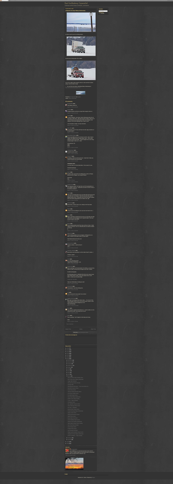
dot (68, 292)
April (69, 374)
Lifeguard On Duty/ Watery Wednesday (75, 433)
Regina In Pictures (71, 180)
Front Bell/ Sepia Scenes (73, 395)
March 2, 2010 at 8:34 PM (72, 206)
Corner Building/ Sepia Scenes (74, 419)
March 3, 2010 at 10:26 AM (72, 295)
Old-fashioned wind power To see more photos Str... (78, 386)
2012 (68, 355)
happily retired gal (71, 298)
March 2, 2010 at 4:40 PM (72, 169)
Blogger (93, 477)
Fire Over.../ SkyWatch (72, 407)
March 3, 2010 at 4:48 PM (72, 312)
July (69, 368)
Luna (68, 259)
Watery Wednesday (72, 98)
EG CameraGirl (74, 449)
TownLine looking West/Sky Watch (74, 391)
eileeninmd (69, 202)
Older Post (93, 329)
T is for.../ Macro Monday (73, 400)
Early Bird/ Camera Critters (73, 388)
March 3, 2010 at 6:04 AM (72, 263)
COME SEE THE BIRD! (72, 279)
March (69, 376)
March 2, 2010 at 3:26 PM (72, 160)
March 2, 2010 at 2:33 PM (72, 147)
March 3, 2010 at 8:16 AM (72, 289)
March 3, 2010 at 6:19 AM (72, 283)
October (69, 363)
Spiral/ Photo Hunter (72, 416)
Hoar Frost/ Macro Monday (73, 425)
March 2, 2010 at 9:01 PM (72, 220)
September (70, 365)
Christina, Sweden (71, 250)
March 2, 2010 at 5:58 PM (72, 190)
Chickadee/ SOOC (71, 402)
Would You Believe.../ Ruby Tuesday (75, 435)
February (70, 437)
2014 (68, 351)
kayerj (68, 208)
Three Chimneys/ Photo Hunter (74, 405)
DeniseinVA (69, 286)
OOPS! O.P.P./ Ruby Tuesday (74, 398)
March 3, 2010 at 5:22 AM (72, 247)
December (70, 360)
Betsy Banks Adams (71, 135)
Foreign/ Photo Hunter (72, 428)
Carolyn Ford (70, 184)
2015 (68, 349)
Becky (68, 223)
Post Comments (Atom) (83, 332)
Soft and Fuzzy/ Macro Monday (74, 382)
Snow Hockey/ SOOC (72, 426)
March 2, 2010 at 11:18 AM (72, 132)
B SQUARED (70, 103)
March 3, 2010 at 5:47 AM (72, 256)
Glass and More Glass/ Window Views (75, 377)
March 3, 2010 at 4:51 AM (72, 240)
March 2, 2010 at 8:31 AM (72, 113)
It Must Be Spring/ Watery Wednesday (75, 410)
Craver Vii (69, 156)
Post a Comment (70, 324)
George (69, 109)
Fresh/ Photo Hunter (72, 389)
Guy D (68, 172)
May (69, 372)
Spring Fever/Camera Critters (73, 414)
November (70, 361)
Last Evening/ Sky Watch (73, 430)
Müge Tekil (69, 233)
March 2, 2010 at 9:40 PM (72, 230)
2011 (68, 356)
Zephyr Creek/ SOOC (72, 412)
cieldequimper (70, 150)
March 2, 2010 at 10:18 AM (72, 125)
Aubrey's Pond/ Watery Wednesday (75, 421)
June (69, 370)
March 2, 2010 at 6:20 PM (72, 200)
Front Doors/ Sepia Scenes (73, 393)
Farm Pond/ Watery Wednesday (74, 396)
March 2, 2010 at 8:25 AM (72, 107)
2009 (68, 441)
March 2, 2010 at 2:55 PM (72, 153)
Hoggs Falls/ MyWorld (72, 381)
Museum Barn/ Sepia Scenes (73, 409)
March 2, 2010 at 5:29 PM (72, 181)
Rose (68, 308)
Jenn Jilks (69, 128)
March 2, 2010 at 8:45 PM (72, 212)
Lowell (68, 115)
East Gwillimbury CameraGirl (76, 3)
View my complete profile (70, 455)
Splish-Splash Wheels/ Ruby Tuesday (75, 423)
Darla (68, 315)
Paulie (68, 193)
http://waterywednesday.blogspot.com (73, 87)
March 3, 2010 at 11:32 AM (72, 305)
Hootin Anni (69, 266)
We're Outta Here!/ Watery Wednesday (75, 379)
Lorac (68, 214)
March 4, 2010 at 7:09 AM (72, 321)
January (69, 439)
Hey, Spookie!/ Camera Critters (74, 403)
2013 (68, 353)
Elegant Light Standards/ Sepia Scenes (75, 432)
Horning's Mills (70, 384)
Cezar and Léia (70, 243)
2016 (68, 348)
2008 (68, 443)
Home (80, 329)
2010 (68, 358)
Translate (102, 13)
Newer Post (68, 329)
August (69, 367)
